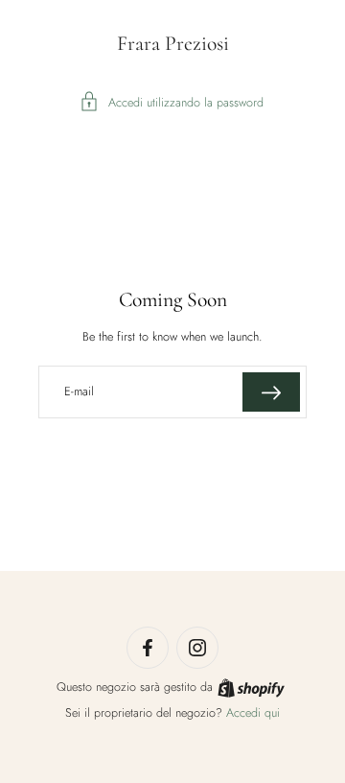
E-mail (79, 391)
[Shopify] (251, 688)
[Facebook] (147, 648)
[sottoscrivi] (271, 392)
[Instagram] (197, 648)
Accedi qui (253, 713)
